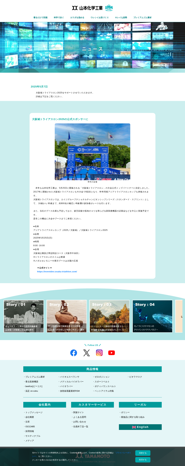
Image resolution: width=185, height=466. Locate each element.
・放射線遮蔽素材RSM (69, 391)
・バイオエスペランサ (68, 377)
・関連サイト (77, 412)
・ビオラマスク (134, 377)
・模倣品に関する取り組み (132, 417)
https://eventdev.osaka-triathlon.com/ (57, 272)
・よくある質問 (78, 417)
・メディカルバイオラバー (71, 381)
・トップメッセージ (33, 412)
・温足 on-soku (30, 391)
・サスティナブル (31, 436)
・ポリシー (124, 412)
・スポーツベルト (101, 381)
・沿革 (26, 422)
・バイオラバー (65, 386)
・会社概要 (28, 417)
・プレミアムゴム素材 (34, 377)
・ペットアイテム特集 (103, 391)
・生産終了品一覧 (79, 426)
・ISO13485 (29, 426)
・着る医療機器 (30, 381)
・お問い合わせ (78, 422)
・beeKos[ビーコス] (32, 386)
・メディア (28, 441)
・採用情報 (28, 431)
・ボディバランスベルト (104, 386)
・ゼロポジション (101, 377)
